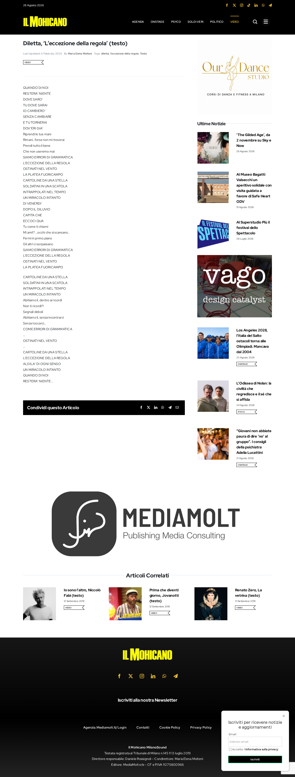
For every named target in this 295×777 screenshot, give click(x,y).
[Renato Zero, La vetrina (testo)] (210, 590)
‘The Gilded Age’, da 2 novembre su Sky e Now (253, 140)
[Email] (177, 408)
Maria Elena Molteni (80, 53)
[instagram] (241, 5)
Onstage (243, 364)
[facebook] (227, 5)
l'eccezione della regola (124, 53)
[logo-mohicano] (45, 17)
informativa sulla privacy (261, 749)
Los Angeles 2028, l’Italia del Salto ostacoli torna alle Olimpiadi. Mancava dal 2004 (252, 341)
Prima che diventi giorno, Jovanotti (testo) (164, 595)
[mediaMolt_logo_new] (147, 492)
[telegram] (270, 5)
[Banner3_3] (234, 258)
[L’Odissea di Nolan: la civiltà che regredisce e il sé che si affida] (213, 383)
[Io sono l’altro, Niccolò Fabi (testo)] (39, 590)
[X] (148, 408)
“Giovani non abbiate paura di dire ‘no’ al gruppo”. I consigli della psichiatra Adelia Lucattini (253, 441)
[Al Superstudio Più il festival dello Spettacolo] (213, 222)
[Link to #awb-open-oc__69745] (255, 21)
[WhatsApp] (162, 408)
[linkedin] (256, 5)
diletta (105, 53)
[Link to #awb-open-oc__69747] (266, 21)
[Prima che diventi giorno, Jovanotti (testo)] (125, 590)
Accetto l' (255, 749)
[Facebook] (141, 408)
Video (27, 62)
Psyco (241, 412)
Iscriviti (255, 759)
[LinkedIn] (155, 408)
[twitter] (234, 5)
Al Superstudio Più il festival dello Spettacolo (253, 227)
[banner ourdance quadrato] (234, 42)
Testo (143, 53)
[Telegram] (170, 408)
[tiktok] (248, 5)
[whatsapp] (263, 5)
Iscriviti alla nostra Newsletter (147, 700)
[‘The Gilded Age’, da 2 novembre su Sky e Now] (213, 135)
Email (232, 734)
